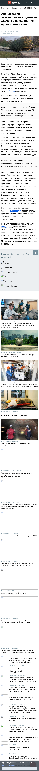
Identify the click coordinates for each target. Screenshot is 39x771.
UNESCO (28, 8)
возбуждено (6, 227)
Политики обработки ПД (9, 765)
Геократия (5, 8)
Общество (19, 31)
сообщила (10, 91)
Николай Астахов (7, 29)
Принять (19, 768)
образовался (15, 211)
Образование (16, 8)
